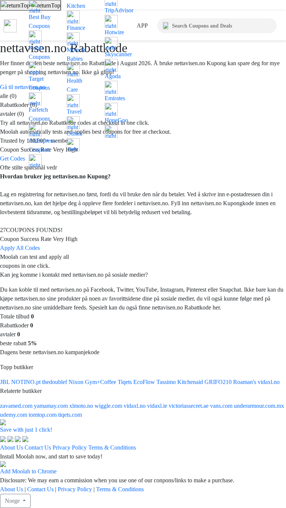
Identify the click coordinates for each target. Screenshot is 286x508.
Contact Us (38, 447)
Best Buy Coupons (40, 21)
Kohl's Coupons (39, 52)
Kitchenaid (190, 382)
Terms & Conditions (112, 447)
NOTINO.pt (26, 382)
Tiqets (125, 382)
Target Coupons (39, 83)
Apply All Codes (20, 248)
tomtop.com (43, 415)
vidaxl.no (269, 382)
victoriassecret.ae (189, 406)
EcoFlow (144, 382)
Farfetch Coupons (39, 114)
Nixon (77, 382)
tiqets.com (70, 415)
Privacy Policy (70, 447)
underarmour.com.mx (259, 406)
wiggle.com (109, 406)
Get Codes (12, 158)
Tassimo (166, 382)
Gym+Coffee (101, 382)
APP (142, 25)
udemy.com (14, 415)
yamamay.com (51, 406)
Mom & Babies (76, 54)
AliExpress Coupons (42, 145)
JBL (5, 382)
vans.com (222, 406)
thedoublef (55, 382)
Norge (13, 501)
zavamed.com (17, 406)
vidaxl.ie (158, 406)
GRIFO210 (218, 382)
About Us (11, 447)
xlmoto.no (82, 406)
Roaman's (245, 382)
